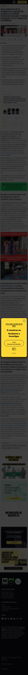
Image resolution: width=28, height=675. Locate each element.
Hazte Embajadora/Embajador (14, 343)
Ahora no (14, 353)
